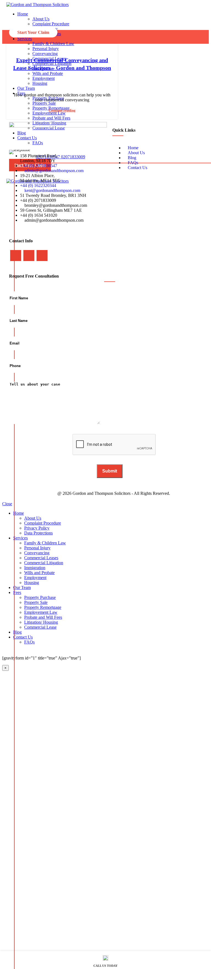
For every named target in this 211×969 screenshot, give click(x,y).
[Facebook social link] (54, 79)
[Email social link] (66, 79)
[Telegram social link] (85, 79)
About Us (40, 19)
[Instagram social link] (28, 255)
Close (7, 503)
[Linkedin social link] (79, 79)
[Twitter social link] (60, 79)
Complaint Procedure (50, 23)
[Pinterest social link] (73, 79)
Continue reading (62, 110)
